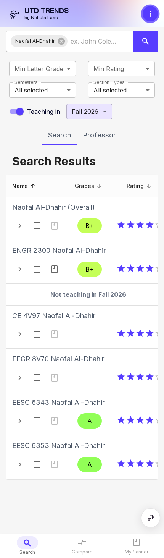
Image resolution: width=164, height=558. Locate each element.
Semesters (25, 82)
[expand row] (19, 225)
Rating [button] (135, 186)
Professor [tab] (99, 135)
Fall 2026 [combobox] (85, 111)
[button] (39, 41)
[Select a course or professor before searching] (145, 41)
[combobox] (94, 41)
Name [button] (20, 186)
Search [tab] (59, 135)
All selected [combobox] (31, 90)
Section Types (108, 82)
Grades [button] (84, 186)
